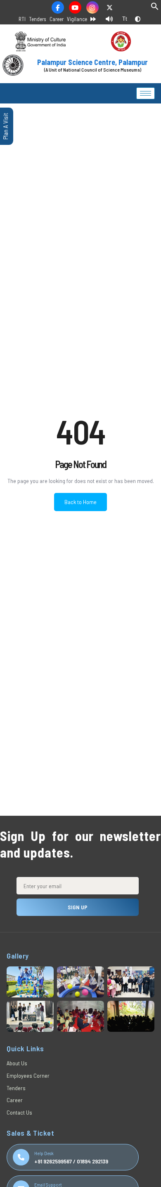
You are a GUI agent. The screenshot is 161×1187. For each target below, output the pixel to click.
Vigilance (77, 19)
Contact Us (19, 1112)
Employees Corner (28, 1075)
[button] (155, 8)
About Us (17, 1063)
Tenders (37, 19)
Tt (124, 19)
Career (57, 19)
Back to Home (80, 501)
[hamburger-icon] (145, 93)
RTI (22, 19)
